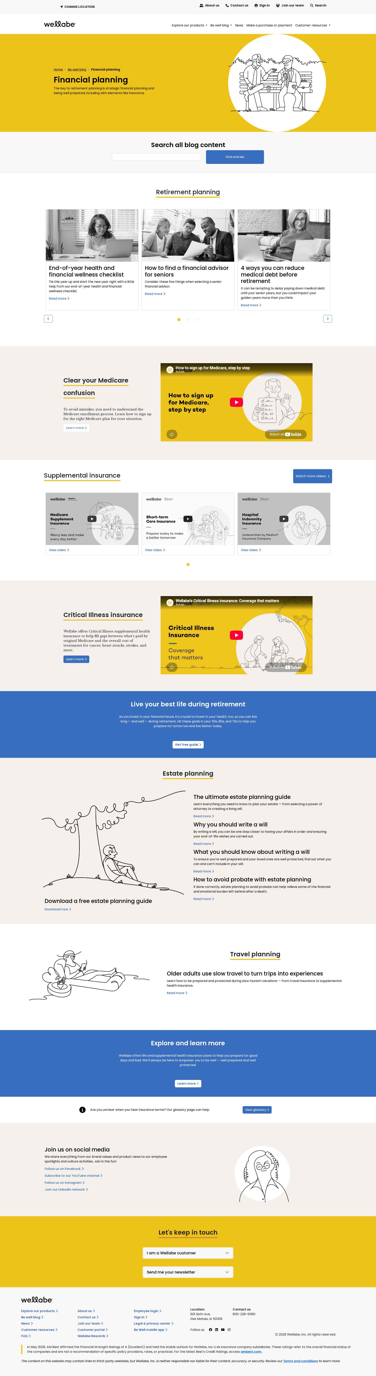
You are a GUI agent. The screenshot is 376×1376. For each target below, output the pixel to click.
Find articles (235, 157)
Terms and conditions (300, 1361)
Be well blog (77, 69)
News (239, 25)
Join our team (292, 5)
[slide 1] (178, 319)
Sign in (264, 5)
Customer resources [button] (311, 25)
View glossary (255, 1109)
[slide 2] (197, 319)
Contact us (239, 5)
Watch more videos (311, 476)
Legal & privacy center (152, 1323)
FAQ (24, 1336)
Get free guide (187, 744)
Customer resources (38, 1329)
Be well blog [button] (220, 25)
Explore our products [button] (188, 25)
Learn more (75, 428)
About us (212, 5)
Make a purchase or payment (269, 25)
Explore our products (38, 1311)
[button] (78, 7)
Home (58, 69)
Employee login (146, 1311)
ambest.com (251, 1351)
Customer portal (91, 1329)
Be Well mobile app (149, 1329)
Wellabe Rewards (92, 1336)
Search (320, 5)
